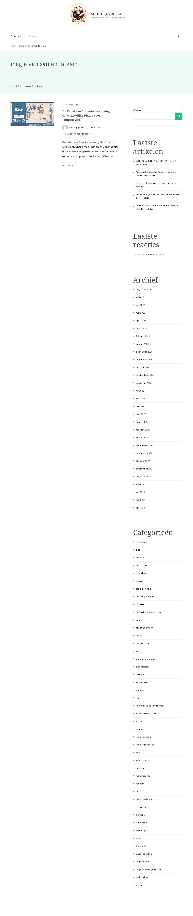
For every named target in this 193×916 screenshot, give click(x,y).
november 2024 (144, 453)
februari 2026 (143, 336)
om (137, 791)
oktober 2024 (143, 461)
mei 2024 (140, 500)
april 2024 (141, 508)
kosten (139, 721)
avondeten (142, 573)
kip (137, 698)
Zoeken (137, 110)
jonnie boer (142, 682)
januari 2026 (142, 344)
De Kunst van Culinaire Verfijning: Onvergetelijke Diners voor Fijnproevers (86, 115)
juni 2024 (140, 492)
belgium (140, 581)
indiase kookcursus (146, 659)
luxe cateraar (143, 760)
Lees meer (67, 165)
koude (139, 729)
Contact (33, 36)
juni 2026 (140, 305)
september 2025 (145, 375)
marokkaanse (143, 776)
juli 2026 (140, 297)
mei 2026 (140, 313)
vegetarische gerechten (149, 869)
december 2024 (144, 445)
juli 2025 (140, 391)
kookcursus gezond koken (150, 706)
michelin (140, 784)
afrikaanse (141, 542)
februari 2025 (143, 430)
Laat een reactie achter (79, 133)
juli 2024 (140, 484)
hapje (139, 635)
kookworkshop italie (146, 713)
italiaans (140, 674)
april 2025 (141, 414)
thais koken (142, 846)
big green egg (143, 589)
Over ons (15, 36)
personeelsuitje (144, 799)
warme (139, 885)
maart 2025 (142, 422)
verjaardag (142, 877)
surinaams (141, 823)
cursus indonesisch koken (149, 612)
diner (138, 620)
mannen (140, 768)
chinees (140, 604)
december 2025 (144, 352)
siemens (140, 815)
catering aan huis (145, 596)
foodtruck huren (144, 628)
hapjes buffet (143, 643)
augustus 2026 (144, 289)
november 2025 (144, 359)
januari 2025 (142, 437)
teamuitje (141, 830)
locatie (139, 752)
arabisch (140, 558)
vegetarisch (142, 862)
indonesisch (142, 667)
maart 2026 (142, 328)
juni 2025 (140, 398)
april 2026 (141, 321)
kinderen (140, 690)
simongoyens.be (107, 13)
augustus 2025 (144, 383)
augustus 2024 (144, 476)
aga (138, 550)
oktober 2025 (143, 367)
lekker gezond (143, 737)
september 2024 (145, 469)
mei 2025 (140, 406)
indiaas (140, 651)
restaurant (142, 807)
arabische (141, 565)
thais (138, 838)
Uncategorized (72, 105)
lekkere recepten (145, 745)
